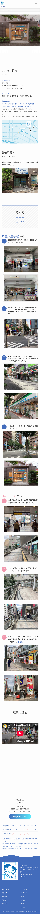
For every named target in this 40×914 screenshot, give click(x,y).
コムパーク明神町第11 (10, 104)
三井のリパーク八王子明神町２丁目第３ (16, 106)
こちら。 (21, 642)
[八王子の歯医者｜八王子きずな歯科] (3, 4)
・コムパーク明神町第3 (26, 104)
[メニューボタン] (36, 4)
